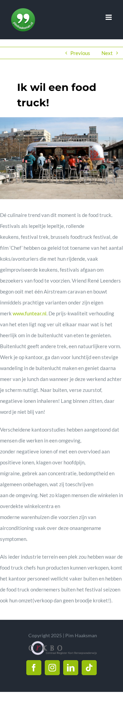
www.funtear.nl (29, 313)
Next (107, 53)
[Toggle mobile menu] (109, 17)
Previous (80, 53)
